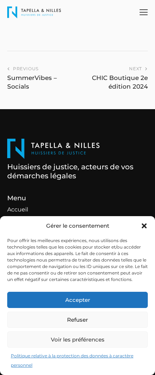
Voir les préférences (78, 339)
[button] (144, 225)
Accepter (77, 299)
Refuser (77, 319)
